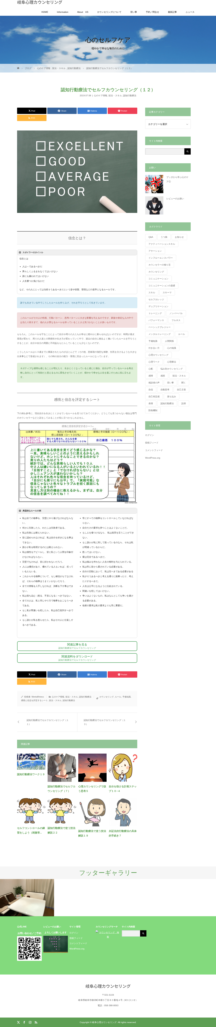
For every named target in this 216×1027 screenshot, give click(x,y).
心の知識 (171, 348)
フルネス (176, 320)
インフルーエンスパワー (160, 258)
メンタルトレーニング (159, 334)
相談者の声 (154, 382)
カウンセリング (106, 697)
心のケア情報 (100, 95)
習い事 (133, 12)
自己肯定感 (154, 396)
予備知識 (126, 697)
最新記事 (172, 12)
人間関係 (169, 341)
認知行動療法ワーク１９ (31, 774)
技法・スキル (115, 95)
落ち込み (171, 396)
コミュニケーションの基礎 (161, 285)
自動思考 (164, 389)
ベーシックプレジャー (159, 327)
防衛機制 (152, 410)
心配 (150, 368)
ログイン (149, 435)
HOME (44, 12)
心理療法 (171, 362)
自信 (150, 389)
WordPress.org (152, 458)
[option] (27, 897)
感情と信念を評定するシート (34, 700)
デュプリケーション (158, 306)
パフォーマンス (156, 320)
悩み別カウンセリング (171, 368)
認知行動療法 (129, 95)
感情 (150, 375)
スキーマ (167, 292)
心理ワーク (154, 362)
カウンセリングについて (109, 12)
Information (62, 12)
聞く (183, 382)
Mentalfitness (38, 697)
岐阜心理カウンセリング (39, 2)
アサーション (155, 251)
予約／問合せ (152, 12)
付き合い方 (154, 348)
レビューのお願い (175, 198)
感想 (162, 375)
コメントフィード (154, 450)
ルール (118, 697)
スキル (151, 292)
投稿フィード (151, 442)
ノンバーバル (176, 313)
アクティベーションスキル (161, 244)
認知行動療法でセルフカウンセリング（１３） (105, 722)
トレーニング (155, 313)
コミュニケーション (158, 278)
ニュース (190, 12)
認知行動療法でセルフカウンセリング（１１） (48, 722)
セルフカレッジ (156, 299)
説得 (183, 403)
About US (82, 12)
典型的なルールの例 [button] (32, 511)
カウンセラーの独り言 (159, 264)
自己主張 (181, 389)
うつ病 (164, 237)
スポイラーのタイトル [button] (33, 252)
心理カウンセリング (158, 355)
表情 (150, 403)
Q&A (150, 237)
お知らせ (179, 237)
